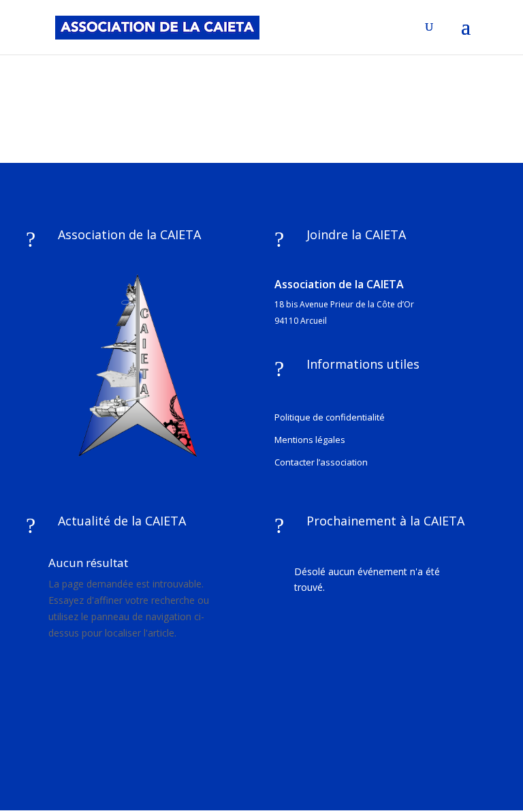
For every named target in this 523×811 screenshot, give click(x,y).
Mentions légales (309, 439)
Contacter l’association (321, 462)
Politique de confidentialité (329, 417)
